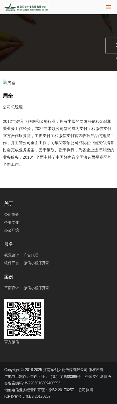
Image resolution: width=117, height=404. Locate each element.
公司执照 (85, 390)
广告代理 (31, 255)
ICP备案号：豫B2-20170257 (27, 396)
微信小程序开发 (36, 263)
